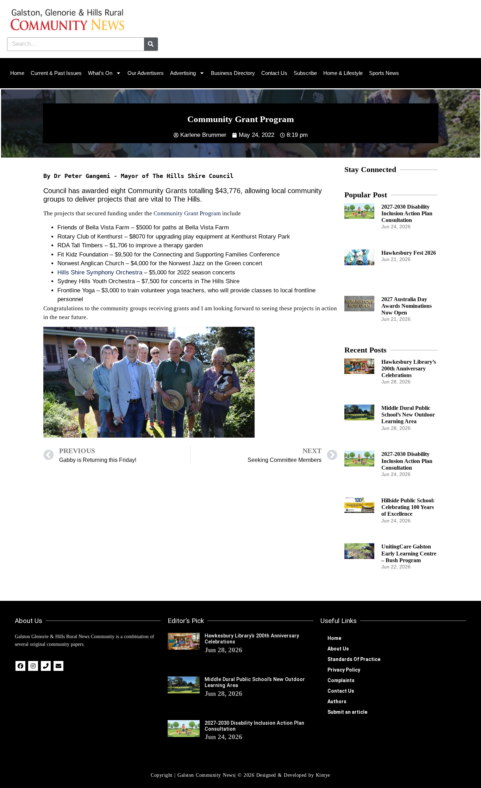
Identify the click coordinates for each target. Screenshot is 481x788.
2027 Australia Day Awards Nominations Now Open (406, 306)
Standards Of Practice (353, 659)
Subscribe (305, 73)
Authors (336, 701)
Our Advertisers (145, 73)
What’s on (100, 73)
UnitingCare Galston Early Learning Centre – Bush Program (408, 553)
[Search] (151, 44)
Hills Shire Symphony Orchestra (99, 272)
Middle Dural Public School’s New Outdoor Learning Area (408, 414)
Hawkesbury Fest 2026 (408, 253)
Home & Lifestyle (343, 73)
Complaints (341, 680)
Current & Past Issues (56, 73)
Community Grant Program (187, 213)
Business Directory (233, 73)
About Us (338, 649)
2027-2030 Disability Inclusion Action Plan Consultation (406, 213)
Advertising (183, 73)
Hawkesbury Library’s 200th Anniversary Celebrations (408, 368)
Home (17, 73)
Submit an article (347, 712)
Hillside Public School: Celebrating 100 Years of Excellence (408, 507)
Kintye (323, 775)
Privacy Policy (343, 670)
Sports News (384, 73)
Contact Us (274, 73)
